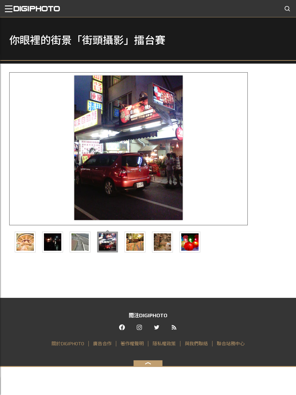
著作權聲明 (132, 343)
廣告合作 (102, 343)
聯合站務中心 (231, 343)
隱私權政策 (164, 343)
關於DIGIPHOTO (67, 343)
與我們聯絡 (196, 343)
